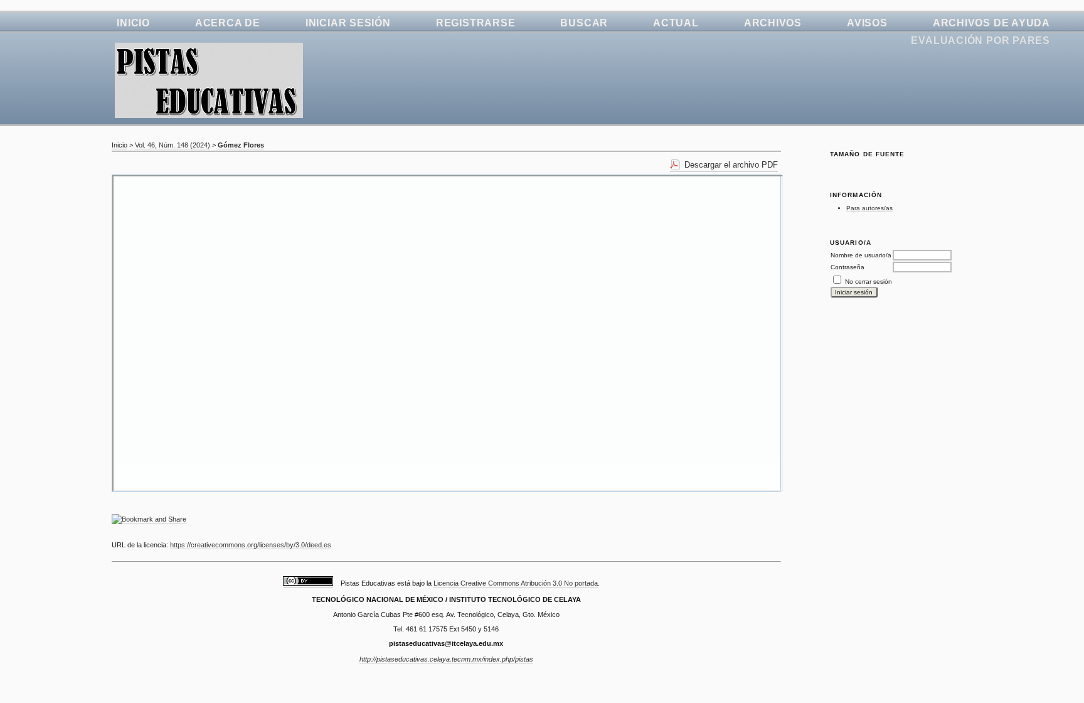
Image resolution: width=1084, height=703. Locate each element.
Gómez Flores (241, 145)
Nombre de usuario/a (861, 255)
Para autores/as (869, 208)
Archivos (773, 23)
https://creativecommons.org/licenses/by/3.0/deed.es (250, 545)
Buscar (584, 23)
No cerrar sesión (868, 281)
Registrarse (476, 23)
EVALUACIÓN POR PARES (980, 40)
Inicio (133, 23)
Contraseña (847, 267)
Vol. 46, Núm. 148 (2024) (172, 145)
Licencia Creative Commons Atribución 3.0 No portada (515, 583)
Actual (676, 23)
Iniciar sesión (348, 23)
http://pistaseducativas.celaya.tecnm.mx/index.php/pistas (446, 659)
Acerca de (227, 23)
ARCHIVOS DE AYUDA (991, 23)
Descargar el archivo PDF (731, 164)
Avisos (867, 23)
